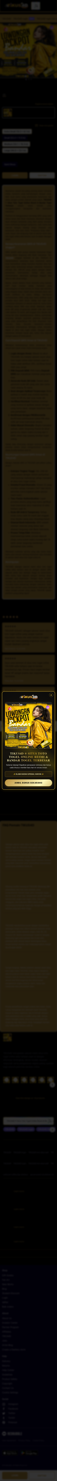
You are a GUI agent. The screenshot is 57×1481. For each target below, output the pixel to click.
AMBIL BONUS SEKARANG (28, 783)
